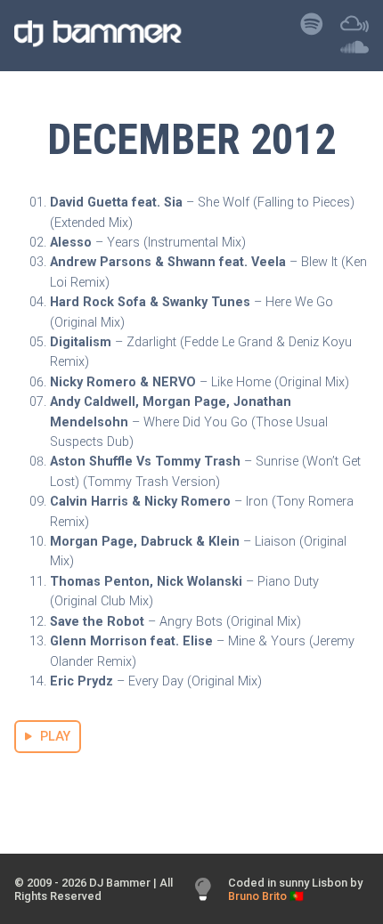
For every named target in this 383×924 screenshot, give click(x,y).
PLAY (55, 736)
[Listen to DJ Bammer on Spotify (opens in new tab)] (311, 29)
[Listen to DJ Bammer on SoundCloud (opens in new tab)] (354, 51)
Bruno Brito (257, 896)
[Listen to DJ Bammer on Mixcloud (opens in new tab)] (354, 29)
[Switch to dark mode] (203, 889)
